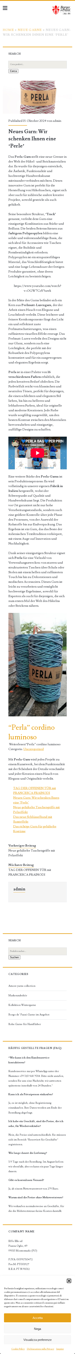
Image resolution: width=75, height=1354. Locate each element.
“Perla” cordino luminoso (31, 732)
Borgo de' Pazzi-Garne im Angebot (28, 1014)
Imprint (60, 1348)
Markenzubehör (17, 995)
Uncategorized (33, 749)
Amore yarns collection (21, 986)
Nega (37, 1328)
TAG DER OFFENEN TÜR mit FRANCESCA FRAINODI (29, 872)
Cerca (13, 71)
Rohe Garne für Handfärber (24, 1024)
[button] (69, 1281)
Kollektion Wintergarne (22, 1005)
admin (57, 121)
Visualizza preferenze (37, 1339)
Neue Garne (30, 30)
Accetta (38, 1318)
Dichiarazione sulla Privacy (40, 1348)
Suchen (14, 957)
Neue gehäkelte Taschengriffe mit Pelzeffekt (31, 853)
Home (8, 30)
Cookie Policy (18, 1348)
